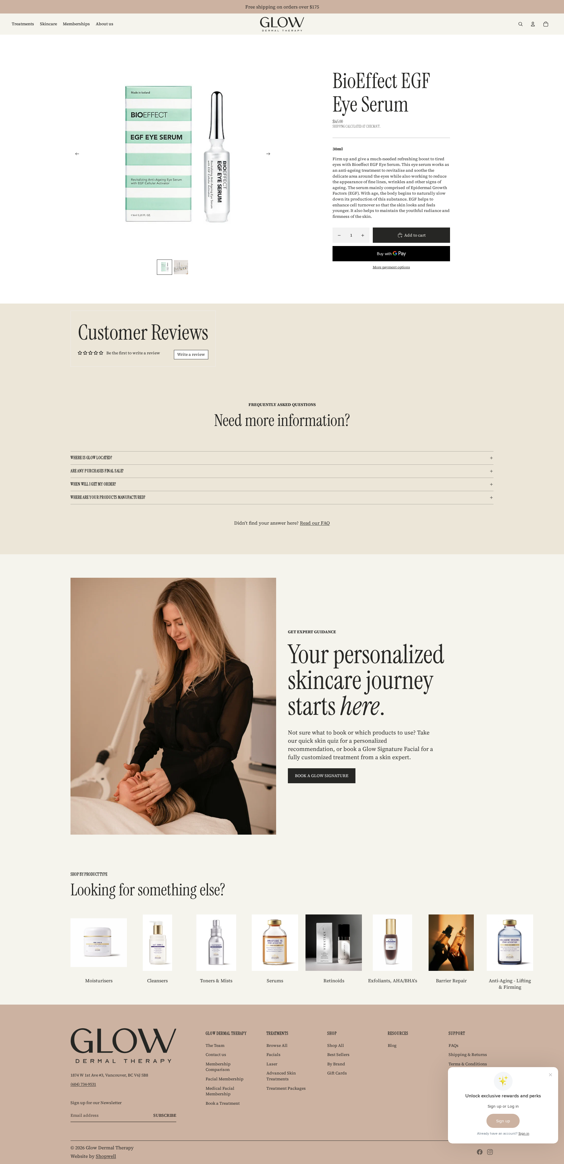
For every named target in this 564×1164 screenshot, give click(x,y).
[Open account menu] (532, 24)
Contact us (216, 1054)
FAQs (454, 1045)
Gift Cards (337, 1073)
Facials (273, 1054)
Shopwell (106, 1156)
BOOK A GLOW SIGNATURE (321, 776)
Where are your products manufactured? (107, 497)
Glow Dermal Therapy (110, 1147)
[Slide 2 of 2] (181, 267)
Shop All (335, 1045)
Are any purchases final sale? (97, 471)
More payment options (391, 267)
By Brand (336, 1064)
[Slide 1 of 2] (164, 267)
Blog (392, 1045)
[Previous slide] (75, 154)
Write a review (191, 354)
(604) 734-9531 (83, 1084)
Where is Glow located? (91, 457)
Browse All (277, 1045)
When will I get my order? (93, 484)
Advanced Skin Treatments (281, 1076)
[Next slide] (270, 154)
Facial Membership (225, 1079)
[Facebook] (479, 1151)
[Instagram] (490, 1151)
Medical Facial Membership (220, 1091)
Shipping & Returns (468, 1054)
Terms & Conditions (468, 1064)
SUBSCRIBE (164, 1115)
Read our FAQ (315, 523)
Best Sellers (338, 1054)
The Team (215, 1045)
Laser (271, 1064)
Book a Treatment (223, 1103)
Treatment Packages (286, 1088)
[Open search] (520, 24)
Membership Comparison (218, 1067)
